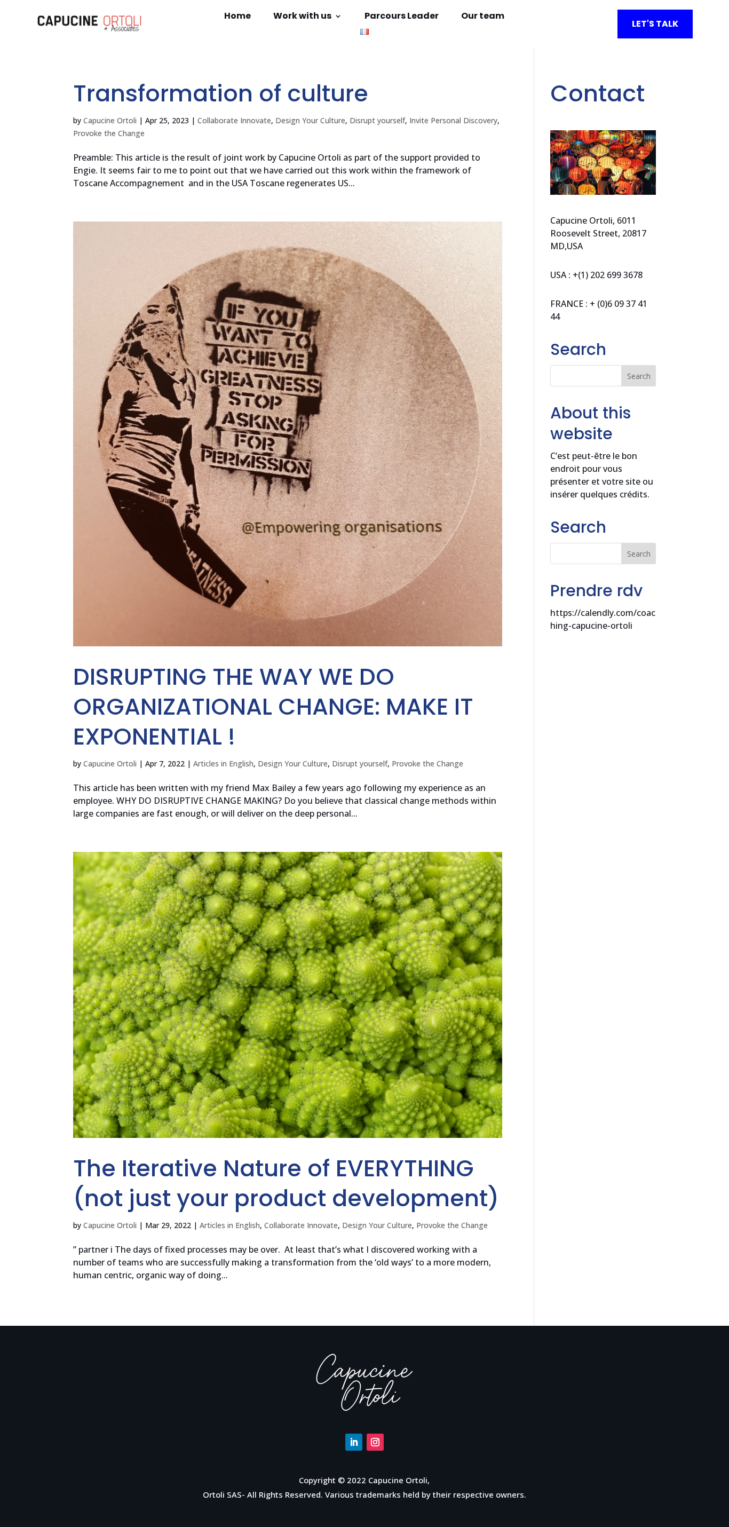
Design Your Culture (310, 120)
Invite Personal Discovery (453, 120)
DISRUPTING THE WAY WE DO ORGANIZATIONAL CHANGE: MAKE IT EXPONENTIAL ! (273, 707)
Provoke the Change (109, 133)
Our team (482, 17)
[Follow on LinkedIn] (353, 1442)
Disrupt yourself (377, 120)
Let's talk (655, 24)
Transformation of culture (220, 93)
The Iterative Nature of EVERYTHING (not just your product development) (286, 1183)
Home (237, 17)
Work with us (302, 17)
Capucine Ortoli (110, 120)
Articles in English (223, 763)
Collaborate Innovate (234, 120)
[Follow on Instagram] (375, 1442)
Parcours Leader (401, 17)
